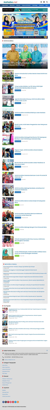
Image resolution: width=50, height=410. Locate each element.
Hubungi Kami (5, 392)
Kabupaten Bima (6, 371)
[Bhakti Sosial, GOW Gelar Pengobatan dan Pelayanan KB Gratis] (8, 126)
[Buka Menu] (44, 2)
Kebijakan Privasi (6, 380)
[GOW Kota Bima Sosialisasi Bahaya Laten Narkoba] (8, 114)
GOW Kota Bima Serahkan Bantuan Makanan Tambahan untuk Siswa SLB (28, 214)
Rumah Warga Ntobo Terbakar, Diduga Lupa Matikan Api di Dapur (19, 266)
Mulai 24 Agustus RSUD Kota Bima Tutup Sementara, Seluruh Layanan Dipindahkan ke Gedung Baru (23, 281)
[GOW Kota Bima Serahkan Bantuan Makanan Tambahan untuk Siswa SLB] (8, 215)
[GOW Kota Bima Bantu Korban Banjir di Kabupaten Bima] (8, 203)
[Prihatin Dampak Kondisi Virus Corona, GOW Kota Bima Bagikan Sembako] (8, 241)
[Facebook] (3, 402)
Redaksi (4, 390)
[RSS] (18, 402)
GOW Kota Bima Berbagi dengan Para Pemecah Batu (31, 227)
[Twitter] (6, 402)
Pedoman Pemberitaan (7, 378)
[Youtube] (13, 402)
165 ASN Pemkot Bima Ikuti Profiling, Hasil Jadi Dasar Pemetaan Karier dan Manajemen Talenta (23, 292)
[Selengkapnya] (47, 350)
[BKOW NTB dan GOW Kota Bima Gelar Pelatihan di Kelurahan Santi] (8, 165)
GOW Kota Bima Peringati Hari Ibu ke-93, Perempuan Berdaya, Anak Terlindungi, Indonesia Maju (30, 138)
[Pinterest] (8, 402)
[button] (41, 2)
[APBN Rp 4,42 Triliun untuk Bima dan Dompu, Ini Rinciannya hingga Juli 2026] (5, 329)
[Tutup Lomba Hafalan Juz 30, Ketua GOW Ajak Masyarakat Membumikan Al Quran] (8, 88)
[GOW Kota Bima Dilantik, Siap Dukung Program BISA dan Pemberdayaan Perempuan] (25, 56)
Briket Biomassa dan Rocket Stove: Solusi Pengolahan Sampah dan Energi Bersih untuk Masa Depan (24, 300)
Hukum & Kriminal (6, 369)
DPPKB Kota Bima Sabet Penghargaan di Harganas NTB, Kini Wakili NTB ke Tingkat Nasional (28, 341)
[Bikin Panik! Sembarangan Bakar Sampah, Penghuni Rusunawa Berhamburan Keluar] (5, 335)
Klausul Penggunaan (6, 382)
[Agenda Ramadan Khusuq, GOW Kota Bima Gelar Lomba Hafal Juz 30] (8, 101)
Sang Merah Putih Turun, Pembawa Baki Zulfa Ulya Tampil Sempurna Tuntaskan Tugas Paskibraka (27, 310)
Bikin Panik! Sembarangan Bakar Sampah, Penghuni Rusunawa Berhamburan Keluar (23, 276)
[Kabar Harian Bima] (10, 1)
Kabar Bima (17, 204)
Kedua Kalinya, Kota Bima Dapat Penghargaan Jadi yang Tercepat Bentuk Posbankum (24, 284)
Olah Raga (4, 373)
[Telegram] (15, 402)
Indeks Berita (5, 384)
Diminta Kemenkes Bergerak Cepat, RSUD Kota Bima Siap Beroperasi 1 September (22, 296)
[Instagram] (11, 402)
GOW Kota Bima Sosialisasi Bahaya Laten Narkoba (30, 112)
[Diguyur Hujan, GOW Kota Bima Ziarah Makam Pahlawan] (8, 152)
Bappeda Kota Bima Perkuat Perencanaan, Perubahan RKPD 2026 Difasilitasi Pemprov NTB (24, 273)
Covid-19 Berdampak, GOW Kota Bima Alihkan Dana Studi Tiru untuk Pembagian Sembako (30, 252)
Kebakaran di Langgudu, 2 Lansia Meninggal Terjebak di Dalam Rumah (22, 10)
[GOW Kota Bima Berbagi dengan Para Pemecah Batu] (8, 228)
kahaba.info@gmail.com (10, 359)
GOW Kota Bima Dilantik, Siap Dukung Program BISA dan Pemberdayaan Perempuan (24, 64)
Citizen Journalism (6, 396)
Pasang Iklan (5, 394)
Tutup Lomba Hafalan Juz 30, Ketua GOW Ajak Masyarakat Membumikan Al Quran (29, 87)
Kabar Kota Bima (6, 61)
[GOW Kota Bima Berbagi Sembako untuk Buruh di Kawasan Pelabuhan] (8, 190)
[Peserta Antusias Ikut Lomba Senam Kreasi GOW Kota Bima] (8, 75)
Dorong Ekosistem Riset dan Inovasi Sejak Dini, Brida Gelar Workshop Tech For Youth (23, 288)
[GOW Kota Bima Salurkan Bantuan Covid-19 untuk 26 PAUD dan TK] (8, 177)
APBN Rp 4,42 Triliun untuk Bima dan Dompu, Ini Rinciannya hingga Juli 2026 (26, 328)
